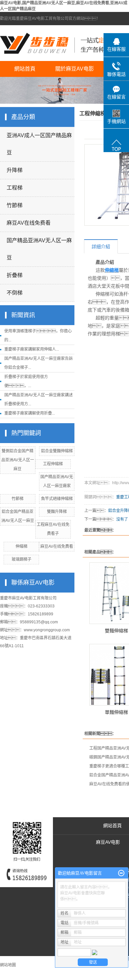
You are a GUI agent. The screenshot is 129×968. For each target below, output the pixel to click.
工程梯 (14, 188)
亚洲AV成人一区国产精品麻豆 (39, 144)
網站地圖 (8, 965)
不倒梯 (14, 293)
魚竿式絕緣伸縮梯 (57, 498)
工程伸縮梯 (53, 464)
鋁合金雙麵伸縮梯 (57, 451)
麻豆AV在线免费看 (29, 223)
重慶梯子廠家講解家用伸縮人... (31, 349)
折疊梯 (14, 275)
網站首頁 (24, 69)
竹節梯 (14, 205)
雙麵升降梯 (57, 511)
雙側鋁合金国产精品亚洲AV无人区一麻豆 (17, 460)
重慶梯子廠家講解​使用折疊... (29, 413)
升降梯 (14, 170)
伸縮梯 (21, 546)
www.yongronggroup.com (47, 630)
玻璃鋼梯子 (21, 559)
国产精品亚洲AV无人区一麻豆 (39, 249)
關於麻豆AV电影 (74, 69)
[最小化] (121, 873)
